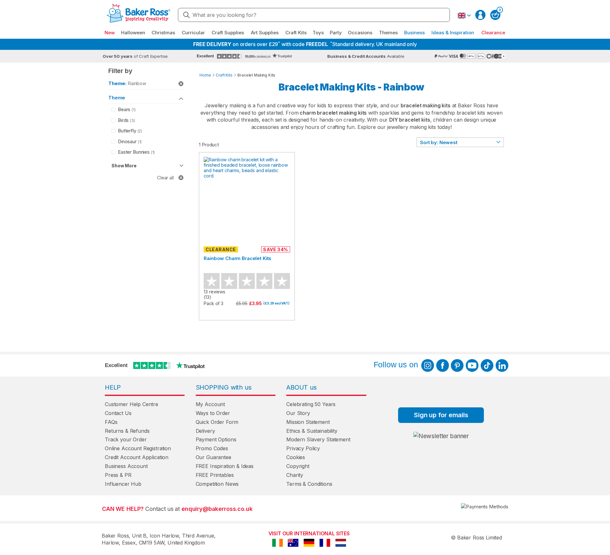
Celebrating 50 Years (311, 404)
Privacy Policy (303, 448)
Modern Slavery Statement (318, 439)
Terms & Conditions (309, 484)
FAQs (111, 422)
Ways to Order (213, 413)
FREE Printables (215, 475)
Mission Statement (307, 422)
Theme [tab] (116, 98)
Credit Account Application (136, 457)
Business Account (126, 466)
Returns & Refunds (127, 431)
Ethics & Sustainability (311, 431)
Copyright (297, 466)
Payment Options (216, 439)
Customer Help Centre (131, 404)
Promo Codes (212, 448)
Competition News (217, 484)
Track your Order (126, 439)
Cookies (295, 457)
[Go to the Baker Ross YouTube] (472, 365)
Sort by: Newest (439, 142)
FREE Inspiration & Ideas (225, 466)
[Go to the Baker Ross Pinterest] (457, 365)
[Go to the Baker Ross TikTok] (487, 365)
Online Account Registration (138, 448)
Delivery (205, 431)
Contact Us (118, 413)
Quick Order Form (217, 422)
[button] (464, 15)
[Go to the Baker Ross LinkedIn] (502, 365)
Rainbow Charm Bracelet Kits (237, 258)
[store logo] (138, 15)
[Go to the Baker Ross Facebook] (442, 365)
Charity (294, 475)
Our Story (298, 413)
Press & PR (118, 475)
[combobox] (314, 15)
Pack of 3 (213, 303)
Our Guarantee (213, 457)
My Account (210, 404)
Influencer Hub (123, 484)
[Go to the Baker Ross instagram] (427, 365)
